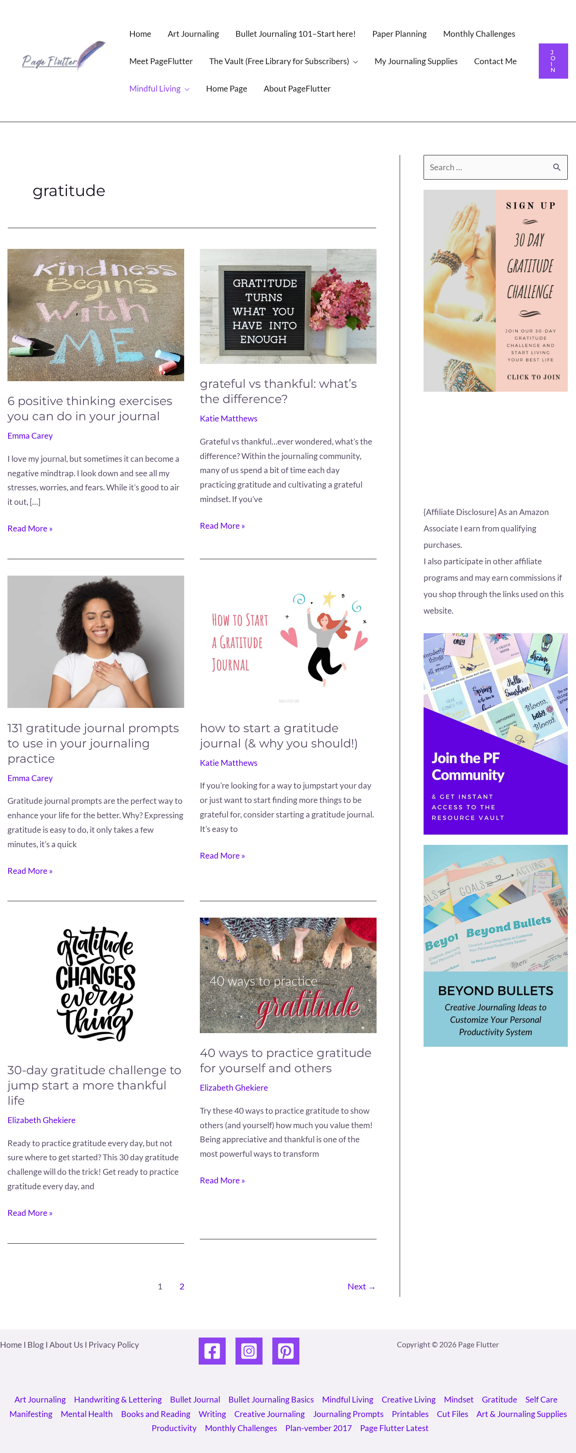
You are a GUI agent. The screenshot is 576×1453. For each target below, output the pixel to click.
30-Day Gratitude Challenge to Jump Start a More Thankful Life (94, 1085)
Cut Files (452, 1414)
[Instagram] (249, 1351)
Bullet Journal (195, 1399)
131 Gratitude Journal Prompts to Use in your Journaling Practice (93, 743)
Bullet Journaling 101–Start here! (295, 33)
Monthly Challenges (479, 33)
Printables (410, 1414)
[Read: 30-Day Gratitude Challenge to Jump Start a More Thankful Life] (95, 983)
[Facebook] (212, 1351)
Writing (212, 1414)
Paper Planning (399, 33)
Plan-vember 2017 (318, 1428)
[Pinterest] (285, 1351)
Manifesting (31, 1414)
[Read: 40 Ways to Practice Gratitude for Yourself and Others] (288, 974)
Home (140, 33)
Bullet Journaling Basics (271, 1399)
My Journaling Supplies (416, 61)
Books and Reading (155, 1414)
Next (362, 1286)
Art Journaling (193, 33)
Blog (35, 1344)
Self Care (541, 1399)
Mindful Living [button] (155, 88)
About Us (66, 1344)
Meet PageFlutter (161, 61)
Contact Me (495, 61)
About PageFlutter (297, 88)
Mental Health (87, 1414)
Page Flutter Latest (394, 1428)
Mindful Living (347, 1399)
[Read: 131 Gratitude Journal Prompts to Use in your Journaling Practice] (95, 640)
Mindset (459, 1399)
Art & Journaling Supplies (521, 1414)
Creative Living (409, 1399)
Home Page (226, 88)
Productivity (174, 1428)
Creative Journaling (269, 1414)
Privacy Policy (114, 1344)
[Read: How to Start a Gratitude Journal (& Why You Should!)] (288, 640)
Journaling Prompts (348, 1414)
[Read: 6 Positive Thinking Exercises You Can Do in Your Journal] (95, 314)
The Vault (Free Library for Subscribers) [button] (279, 61)
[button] (553, 61)
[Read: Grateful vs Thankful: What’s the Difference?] (288, 305)
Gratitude (499, 1399)
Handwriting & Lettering (118, 1399)
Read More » (30, 529)
